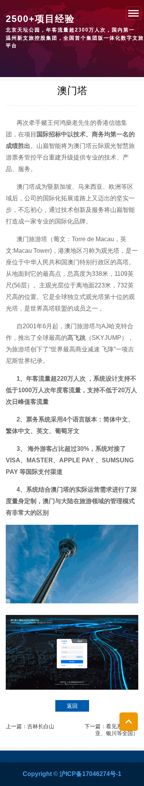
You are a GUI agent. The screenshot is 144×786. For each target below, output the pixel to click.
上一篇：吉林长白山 (30, 726)
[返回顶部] (128, 721)
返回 (72, 706)
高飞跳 (76, 337)
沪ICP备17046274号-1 (90, 774)
